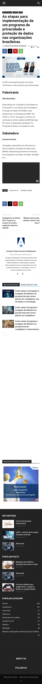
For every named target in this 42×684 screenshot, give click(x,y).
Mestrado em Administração (29, 677)
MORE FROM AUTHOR (29, 285)
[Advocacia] (8, 546)
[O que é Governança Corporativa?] (8, 524)
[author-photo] (21, 248)
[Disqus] (21, 369)
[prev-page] (3, 335)
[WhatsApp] (20, 51)
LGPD (20, 12)
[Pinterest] (15, 51)
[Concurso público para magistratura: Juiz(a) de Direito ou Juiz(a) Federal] (8, 587)
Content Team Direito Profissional (15, 46)
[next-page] (7, 335)
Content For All (13, 9)
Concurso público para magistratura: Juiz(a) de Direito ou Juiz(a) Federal (25, 587)
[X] (10, 51)
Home (4, 9)
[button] (4, 3)
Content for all (13, 190)
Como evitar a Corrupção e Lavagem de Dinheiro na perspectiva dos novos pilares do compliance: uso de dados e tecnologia (27, 296)
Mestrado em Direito (10, 677)
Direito (15, 12)
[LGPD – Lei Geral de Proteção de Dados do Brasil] (8, 535)
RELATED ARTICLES (11, 285)
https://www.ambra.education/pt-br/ (21, 254)
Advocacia (20, 543)
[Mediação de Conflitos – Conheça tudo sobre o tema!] (8, 565)
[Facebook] (4, 51)
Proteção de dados (26, 190)
